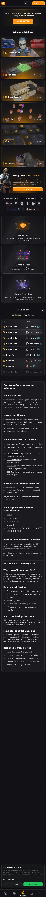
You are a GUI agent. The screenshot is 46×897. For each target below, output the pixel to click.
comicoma (36, 327)
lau (32, 372)
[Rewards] (14, 893)
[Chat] (6, 894)
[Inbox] (31, 893)
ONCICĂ (34, 361)
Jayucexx (35, 366)
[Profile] (40, 894)
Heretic (34, 332)
